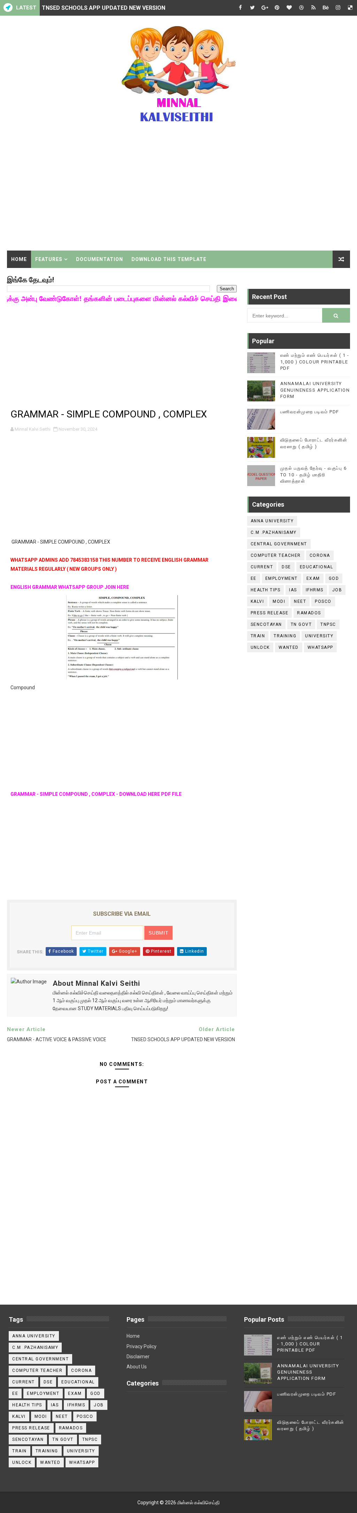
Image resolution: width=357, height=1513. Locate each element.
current (262, 567)
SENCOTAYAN (266, 624)
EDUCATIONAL (316, 567)
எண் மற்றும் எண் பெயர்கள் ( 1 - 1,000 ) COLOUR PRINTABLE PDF (314, 361)
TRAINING (285, 635)
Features (48, 259)
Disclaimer (138, 1356)
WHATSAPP (320, 647)
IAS (293, 589)
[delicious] (350, 8)
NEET (300, 601)
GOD (334, 578)
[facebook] (240, 8)
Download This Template (168, 259)
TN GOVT (301, 624)
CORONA (320, 555)
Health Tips (266, 589)
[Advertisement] (178, 191)
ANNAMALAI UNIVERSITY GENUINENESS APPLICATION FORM (315, 390)
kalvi (257, 601)
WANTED (289, 647)
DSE (286, 567)
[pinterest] (277, 8)
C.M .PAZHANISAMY (274, 532)
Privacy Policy (142, 1346)
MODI (279, 601)
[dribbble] (301, 8)
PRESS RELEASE (270, 612)
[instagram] (338, 8)
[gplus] (264, 8)
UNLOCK (260, 647)
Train (258, 635)
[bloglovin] (289, 8)
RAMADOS (309, 612)
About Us (137, 1366)
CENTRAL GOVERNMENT (279, 544)
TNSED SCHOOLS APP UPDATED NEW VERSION (103, 8)
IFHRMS (315, 589)
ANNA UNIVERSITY (272, 521)
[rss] (313, 8)
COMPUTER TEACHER (276, 555)
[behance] (325, 8)
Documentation (99, 259)
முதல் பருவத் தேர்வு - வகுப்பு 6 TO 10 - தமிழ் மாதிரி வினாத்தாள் (313, 474)
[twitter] (252, 8)
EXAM (313, 578)
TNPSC (328, 624)
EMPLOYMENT (281, 578)
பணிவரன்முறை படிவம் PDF (309, 411)
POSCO (323, 601)
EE (254, 578)
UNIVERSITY (319, 635)
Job (337, 589)
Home (19, 259)
